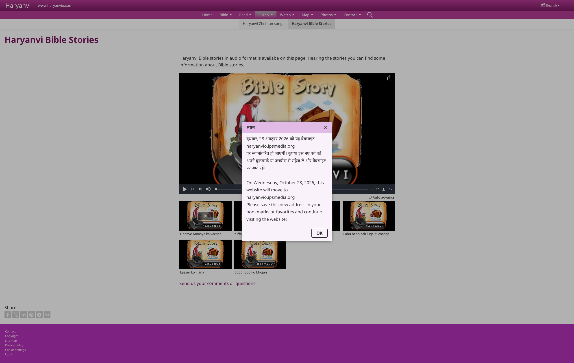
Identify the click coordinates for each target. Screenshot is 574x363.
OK (319, 233)
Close (325, 127)
